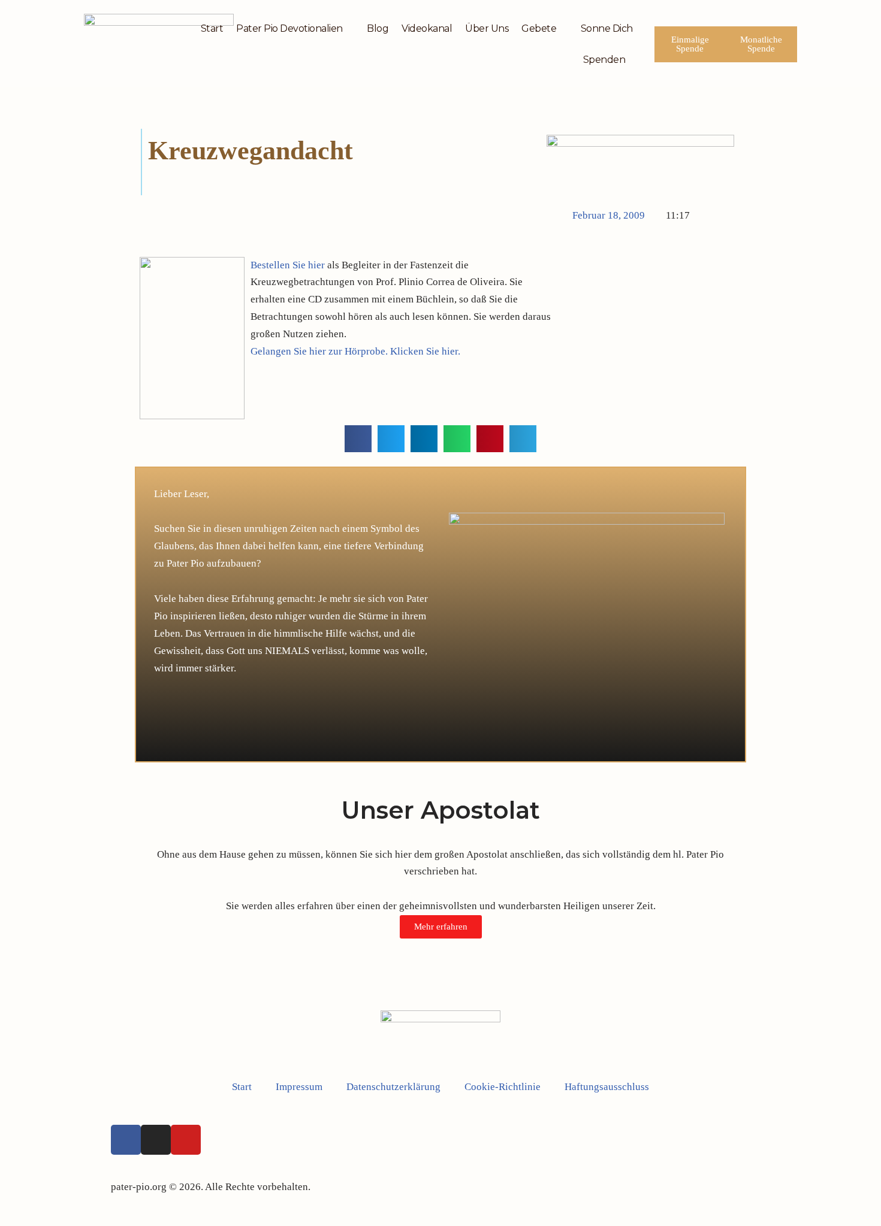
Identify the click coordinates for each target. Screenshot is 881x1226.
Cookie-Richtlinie (502, 1086)
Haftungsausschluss (607, 1086)
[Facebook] (126, 1140)
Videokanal (427, 28)
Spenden (604, 59)
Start (212, 28)
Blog (377, 28)
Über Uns (486, 28)
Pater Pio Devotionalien (289, 28)
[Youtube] (186, 1140)
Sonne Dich (607, 28)
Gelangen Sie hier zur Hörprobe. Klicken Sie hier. (355, 351)
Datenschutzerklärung (393, 1086)
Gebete (538, 28)
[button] (358, 438)
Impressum (299, 1086)
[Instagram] (156, 1140)
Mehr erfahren (440, 926)
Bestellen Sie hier (289, 265)
